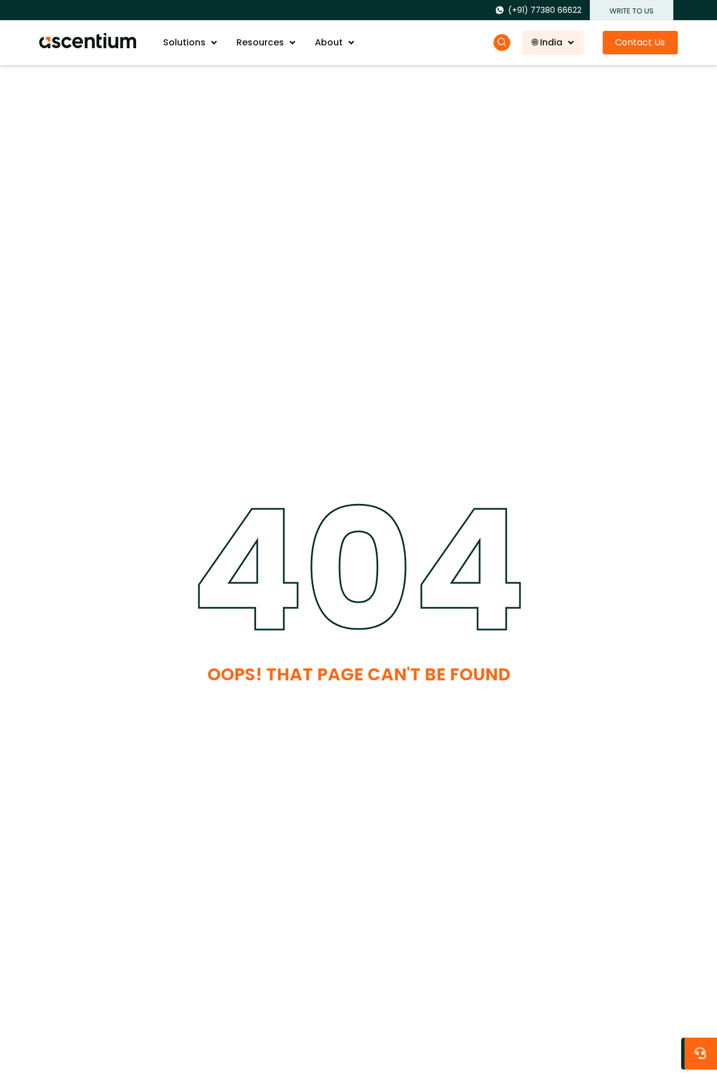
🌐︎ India (547, 42)
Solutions (184, 42)
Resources (260, 42)
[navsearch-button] (501, 42)
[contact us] (701, 1050)
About (329, 42)
